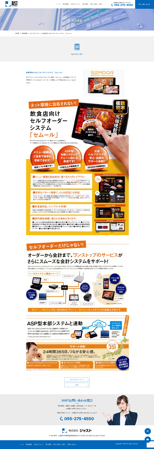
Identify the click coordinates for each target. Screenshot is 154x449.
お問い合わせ (145, 4)
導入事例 (85, 4)
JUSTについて (75, 4)
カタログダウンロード (77, 379)
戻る (77, 385)
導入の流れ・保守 (96, 4)
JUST (11, 4)
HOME (17, 33)
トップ (58, 4)
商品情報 (66, 4)
